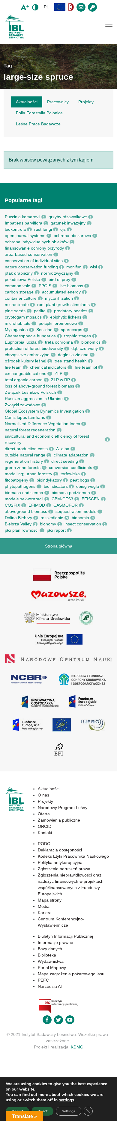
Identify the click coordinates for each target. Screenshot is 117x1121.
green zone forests (22, 467)
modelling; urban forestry (28, 473)
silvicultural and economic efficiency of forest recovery (47, 439)
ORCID (44, 826)
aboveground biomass (26, 511)
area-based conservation (28, 254)
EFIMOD (36, 505)
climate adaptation (71, 455)
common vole (17, 285)
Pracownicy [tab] (58, 101)
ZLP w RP (60, 379)
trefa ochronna (59, 342)
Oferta (44, 813)
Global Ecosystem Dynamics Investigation (44, 411)
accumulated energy (61, 292)
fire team (13, 367)
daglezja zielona (73, 354)
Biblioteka (47, 955)
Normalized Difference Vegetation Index (42, 423)
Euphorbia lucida (21, 342)
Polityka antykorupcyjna (60, 862)
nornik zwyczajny (57, 273)
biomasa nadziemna (24, 492)
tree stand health (71, 361)
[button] (60, 7)
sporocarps (71, 329)
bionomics (90, 342)
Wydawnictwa (51, 961)
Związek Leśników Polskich (30, 392)
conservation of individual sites (34, 260)
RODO (44, 843)
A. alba (62, 448)
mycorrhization (59, 298)
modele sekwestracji (24, 498)
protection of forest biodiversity (34, 348)
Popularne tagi (23, 200)
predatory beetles (70, 310)
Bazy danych (50, 948)
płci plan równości (21, 530)
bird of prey (59, 279)
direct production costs (26, 448)
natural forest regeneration (30, 430)
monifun (74, 267)
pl (46, 6)
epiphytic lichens (65, 317)
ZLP (58, 373)
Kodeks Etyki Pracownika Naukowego (73, 856)
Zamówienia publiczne (59, 820)
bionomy (48, 524)
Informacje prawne (55, 942)
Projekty (45, 801)
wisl (93, 267)
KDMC (77, 1047)
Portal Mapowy (52, 967)
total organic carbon (24, 379)
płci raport (56, 530)
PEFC (43, 980)
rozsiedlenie (51, 517)
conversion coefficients (70, 467)
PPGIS (45, 285)
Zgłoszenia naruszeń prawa (64, 868)
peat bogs (79, 480)
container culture (21, 298)
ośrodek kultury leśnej (25, 361)
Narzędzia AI (50, 986)
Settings (68, 1111)
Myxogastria (16, 329)
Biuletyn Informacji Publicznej (65, 936)
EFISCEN (91, 498)
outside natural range (25, 455)
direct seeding (64, 461)
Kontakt (45, 832)
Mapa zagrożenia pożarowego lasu (71, 973)
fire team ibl (86, 367)
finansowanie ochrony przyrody (34, 248)
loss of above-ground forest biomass (39, 386)
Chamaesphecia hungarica (30, 335)
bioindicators (56, 486)
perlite (40, 310)
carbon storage (19, 292)
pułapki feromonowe (58, 323)
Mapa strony (50, 900)
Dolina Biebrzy (18, 517)
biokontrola (15, 229)
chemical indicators (48, 367)
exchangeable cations (25, 373)
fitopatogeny (16, 480)
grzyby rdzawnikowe (68, 216)
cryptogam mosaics (23, 317)
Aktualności (48, 788)
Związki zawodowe (22, 404)
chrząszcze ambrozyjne (27, 354)
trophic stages (77, 335)
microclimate (17, 304)
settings (66, 1100)
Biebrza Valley (18, 524)
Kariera (45, 912)
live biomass (71, 285)
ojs (63, 229)
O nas (43, 795)
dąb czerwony (84, 348)
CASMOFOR (65, 505)
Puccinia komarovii (22, 216)
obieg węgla (87, 486)
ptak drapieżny (19, 273)
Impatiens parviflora (23, 223)
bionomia (80, 517)
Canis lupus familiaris (25, 417)
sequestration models (76, 511)
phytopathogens (20, 486)
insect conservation (82, 524)
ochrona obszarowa (72, 235)
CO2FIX (12, 505)
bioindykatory (49, 480)
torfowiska (70, 473)
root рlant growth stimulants (63, 304)
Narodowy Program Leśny (62, 807)
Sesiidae (44, 329)
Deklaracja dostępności (60, 850)
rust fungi (43, 229)
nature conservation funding (31, 267)
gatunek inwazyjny (68, 223)
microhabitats (17, 323)
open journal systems (25, 235)
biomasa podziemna (71, 492)
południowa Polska (22, 279)
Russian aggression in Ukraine (34, 398)
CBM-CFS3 (62, 498)
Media (44, 906)
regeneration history (24, 461)
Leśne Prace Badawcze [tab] (38, 124)
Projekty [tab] (86, 101)
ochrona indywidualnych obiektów (36, 241)
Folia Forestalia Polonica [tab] (39, 112)
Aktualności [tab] (27, 101)
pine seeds (15, 310)
